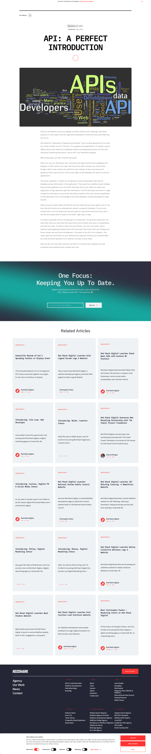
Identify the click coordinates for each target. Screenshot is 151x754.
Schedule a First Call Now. (86, 1)
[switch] (53, 749)
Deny (132, 749)
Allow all (133, 738)
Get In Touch (130, 671)
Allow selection (133, 743)
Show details (94, 749)
